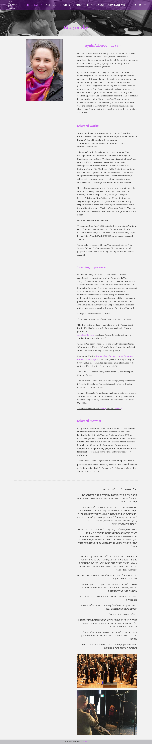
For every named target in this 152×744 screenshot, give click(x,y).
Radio (78, 5)
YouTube (117, 408)
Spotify (103, 408)
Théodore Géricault (86, 335)
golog (85, 742)
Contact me (116, 5)
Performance (95, 5)
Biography (34, 5)
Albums (51, 5)
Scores (65, 5)
